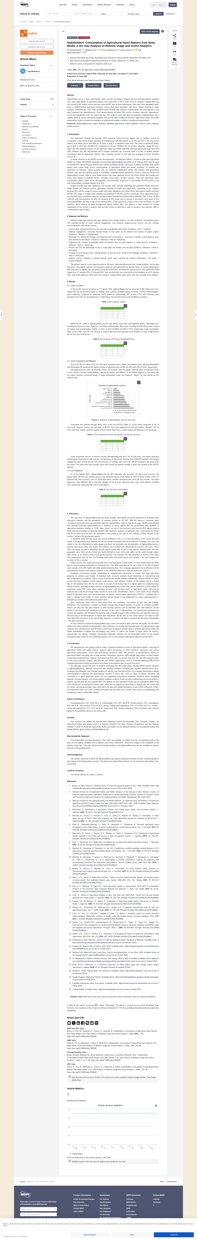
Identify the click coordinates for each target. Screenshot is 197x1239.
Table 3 (127, 425)
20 (121, 204)
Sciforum (129, 1199)
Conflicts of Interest (29, 149)
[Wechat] (88, 1024)
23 (84, 589)
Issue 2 (48, 21)
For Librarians (105, 1208)
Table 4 (128, 477)
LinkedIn (156, 1199)
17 (76, 191)
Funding (25, 140)
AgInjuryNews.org (83, 124)
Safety (31, 21)
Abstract (25, 121)
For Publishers (105, 1211)
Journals (62, 4)
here (79, 1080)
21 (131, 248)
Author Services (104, 4)
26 (127, 613)
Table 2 (137, 332)
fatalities (134, 124)
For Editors (104, 1205)
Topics (74, 4)
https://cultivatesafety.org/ (109, 989)
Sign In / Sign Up (158, 5)
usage (94, 124)
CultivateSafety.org (114, 457)
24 (105, 600)
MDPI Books (131, 1202)
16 (117, 181)
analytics (102, 124)
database (110, 124)
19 (71, 194)
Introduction (26, 124)
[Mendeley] (96, 1024)
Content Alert (172, 1181)
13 (148, 173)
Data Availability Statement (32, 143)
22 (107, 531)
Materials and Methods (30, 126)
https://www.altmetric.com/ (136, 971)
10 (122, 165)
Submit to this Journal (37, 41)
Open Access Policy (81, 1205)
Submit (172, 5)
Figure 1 (141, 372)
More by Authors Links (29, 85)
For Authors (104, 1199)
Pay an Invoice (78, 1202)
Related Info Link (27, 79)
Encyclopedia (131, 1214)
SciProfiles (130, 1211)
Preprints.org (131, 1205)
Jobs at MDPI (78, 1211)
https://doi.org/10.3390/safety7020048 (100, 70)
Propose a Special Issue (37, 52)
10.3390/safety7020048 (61, 21)
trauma (76, 126)
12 (76, 173)
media (69, 126)
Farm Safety (104, 80)
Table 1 (94, 292)
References (26, 152)
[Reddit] (92, 1024)
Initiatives (120, 4)
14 (151, 173)
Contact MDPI (78, 1208)
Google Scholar (101, 812)
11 (103, 170)
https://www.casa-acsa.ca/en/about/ (133, 983)
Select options (27, 1209)
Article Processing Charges (83, 1199)
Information (87, 4)
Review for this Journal (37, 47)
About (132, 4)
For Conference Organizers (110, 1217)
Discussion (26, 132)
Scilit (120, 812)
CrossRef (113, 812)
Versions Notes (112, 85)
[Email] (69, 1024)
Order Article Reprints (149, 31)
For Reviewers (105, 1202)
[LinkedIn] (79, 1024)
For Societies (105, 1214)
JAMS (128, 1217)
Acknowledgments (29, 146)
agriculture (119, 124)
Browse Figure (93, 85)
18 (69, 194)
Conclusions (26, 135)
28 (151, 661)
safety (127, 124)
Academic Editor (27, 65)
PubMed (113, 830)
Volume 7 (39, 21)
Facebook (157, 1202)
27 (151, 637)
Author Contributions (29, 138)
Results (25, 129)
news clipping (152, 124)
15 (153, 173)
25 (139, 608)
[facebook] (83, 1024)
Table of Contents (28, 116)
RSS (162, 1181)
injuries (142, 124)
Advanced (170, 14)
